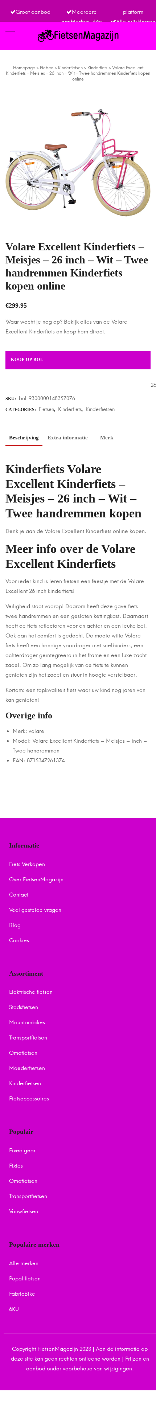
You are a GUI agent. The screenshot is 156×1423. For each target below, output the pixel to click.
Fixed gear (22, 1150)
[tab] (23, 439)
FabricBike (22, 1294)
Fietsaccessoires (29, 1098)
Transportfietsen (28, 1037)
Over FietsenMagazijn (36, 879)
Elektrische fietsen (31, 992)
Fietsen (46, 409)
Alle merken (23, 1263)
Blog (15, 925)
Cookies (19, 940)
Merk (106, 437)
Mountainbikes (27, 1022)
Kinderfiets (70, 409)
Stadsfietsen (23, 1007)
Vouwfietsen (23, 1211)
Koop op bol (27, 359)
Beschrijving (24, 437)
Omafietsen (23, 1053)
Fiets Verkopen (27, 864)
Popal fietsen (25, 1278)
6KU (14, 1309)
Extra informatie (68, 437)
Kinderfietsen (100, 409)
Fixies (16, 1165)
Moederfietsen (27, 1068)
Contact (18, 894)
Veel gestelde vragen (35, 910)
